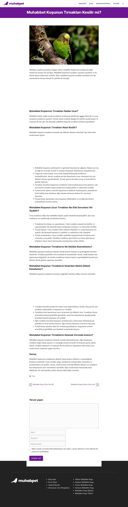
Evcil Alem (52, 482)
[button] (123, 3)
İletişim (116, 3)
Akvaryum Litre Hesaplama (58, 488)
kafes (82, 116)
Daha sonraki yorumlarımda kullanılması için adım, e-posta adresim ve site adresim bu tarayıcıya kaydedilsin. (64, 450)
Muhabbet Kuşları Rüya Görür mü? (83, 384)
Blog (91, 3)
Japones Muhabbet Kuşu (84, 482)
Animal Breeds (54, 485)
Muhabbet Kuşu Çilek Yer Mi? (43, 384)
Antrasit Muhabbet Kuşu (84, 488)
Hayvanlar (52, 479)
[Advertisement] (64, 95)
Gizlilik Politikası (103, 3)
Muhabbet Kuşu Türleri (84, 493)
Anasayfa (82, 3)
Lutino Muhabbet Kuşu (84, 485)
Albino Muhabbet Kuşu (84, 479)
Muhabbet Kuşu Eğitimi (84, 491)
